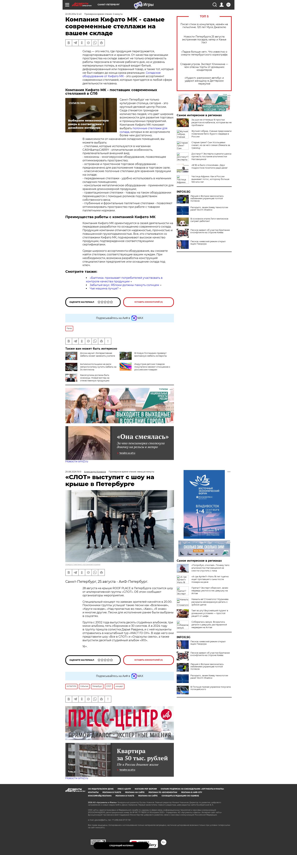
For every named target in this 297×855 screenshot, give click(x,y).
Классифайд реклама (100, 796)
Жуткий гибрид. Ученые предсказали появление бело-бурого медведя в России (211, 134)
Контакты (93, 792)
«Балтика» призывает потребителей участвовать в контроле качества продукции (124, 279)
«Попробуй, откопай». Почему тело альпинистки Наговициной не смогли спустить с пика (210, 568)
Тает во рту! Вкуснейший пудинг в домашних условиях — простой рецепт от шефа (209, 613)
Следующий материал (121, 846)
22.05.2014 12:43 (73, 14)
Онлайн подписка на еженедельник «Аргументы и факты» (192, 789)
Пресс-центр (124, 789)
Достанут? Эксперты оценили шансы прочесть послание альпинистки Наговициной (211, 156)
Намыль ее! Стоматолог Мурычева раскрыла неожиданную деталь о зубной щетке (209, 602)
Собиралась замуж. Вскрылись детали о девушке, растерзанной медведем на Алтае (209, 625)
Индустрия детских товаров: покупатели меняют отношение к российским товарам (152, 367)
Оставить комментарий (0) (148, 302)
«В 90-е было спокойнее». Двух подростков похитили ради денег (209, 166)
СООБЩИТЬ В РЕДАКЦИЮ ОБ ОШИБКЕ (180, 796)
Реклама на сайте (135, 792)
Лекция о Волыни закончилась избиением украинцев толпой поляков (207, 198)
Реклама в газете (111, 792)
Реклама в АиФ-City (191, 792)
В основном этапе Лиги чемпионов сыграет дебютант (209, 220)
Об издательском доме (101, 789)
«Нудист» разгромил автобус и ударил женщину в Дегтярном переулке (204, 80)
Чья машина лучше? (104, 288)
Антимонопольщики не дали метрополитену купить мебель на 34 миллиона (98, 367)
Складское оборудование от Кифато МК (121, 74)
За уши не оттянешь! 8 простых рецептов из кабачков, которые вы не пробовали (211, 122)
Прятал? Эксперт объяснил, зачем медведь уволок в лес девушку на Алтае (209, 591)
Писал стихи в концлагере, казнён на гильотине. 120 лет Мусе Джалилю (204, 26)
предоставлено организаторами (82, 564)
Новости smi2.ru (76, 461)
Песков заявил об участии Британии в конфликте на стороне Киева (210, 231)
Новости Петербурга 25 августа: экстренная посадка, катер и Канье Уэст (204, 39)
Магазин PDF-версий (146, 789)
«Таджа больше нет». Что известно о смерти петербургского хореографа (204, 53)
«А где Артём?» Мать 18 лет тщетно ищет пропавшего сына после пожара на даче (210, 579)
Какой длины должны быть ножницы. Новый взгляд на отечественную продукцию (94, 378)
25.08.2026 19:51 (73, 471)
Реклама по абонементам (162, 792)
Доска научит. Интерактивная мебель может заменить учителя (97, 354)
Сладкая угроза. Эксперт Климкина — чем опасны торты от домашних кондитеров (204, 67)
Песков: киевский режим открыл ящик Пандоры (208, 242)
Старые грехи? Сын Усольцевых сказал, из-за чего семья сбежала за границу (210, 145)
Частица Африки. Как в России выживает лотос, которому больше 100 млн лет (210, 179)
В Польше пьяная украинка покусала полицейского (210, 688)
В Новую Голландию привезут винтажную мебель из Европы (150, 354)
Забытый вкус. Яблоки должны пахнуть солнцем (124, 285)
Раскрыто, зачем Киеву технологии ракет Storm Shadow (209, 208)
